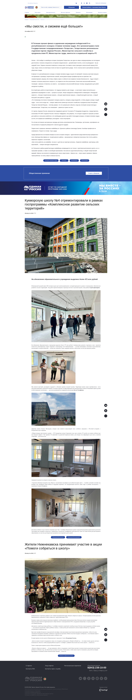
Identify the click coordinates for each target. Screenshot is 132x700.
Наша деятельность (50, 12)
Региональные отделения (72, 665)
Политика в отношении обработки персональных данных (39, 693)
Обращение (71, 7)
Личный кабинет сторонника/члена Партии (94, 7)
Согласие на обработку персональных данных (36, 695)
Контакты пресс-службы (53, 669)
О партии (27, 12)
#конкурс (64, 160)
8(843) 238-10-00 (96, 667)
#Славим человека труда (51, 160)
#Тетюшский (85, 160)
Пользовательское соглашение (32, 691)
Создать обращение (93, 173)
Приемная (78, 12)
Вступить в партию (102, 12)
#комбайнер (74, 160)
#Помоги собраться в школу (66, 655)
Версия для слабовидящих (100, 3)
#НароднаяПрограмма (58, 537)
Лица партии (37, 12)
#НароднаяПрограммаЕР (74, 537)
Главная (26, 19)
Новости (43, 19)
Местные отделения (65, 12)
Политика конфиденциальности (33, 692)
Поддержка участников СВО (66, 16)
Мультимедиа (89, 12)
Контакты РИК (30, 669)
